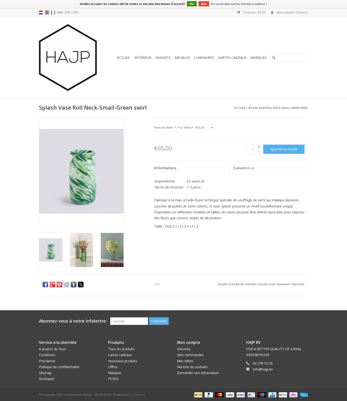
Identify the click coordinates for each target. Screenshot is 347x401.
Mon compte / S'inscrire (292, 12)
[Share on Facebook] (45, 284)
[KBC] (272, 394)
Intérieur (142, 57)
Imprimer (298, 284)
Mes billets (185, 361)
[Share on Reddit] (66, 284)
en (47, 12)
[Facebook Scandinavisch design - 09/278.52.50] (287, 321)
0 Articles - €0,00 (254, 12)
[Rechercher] (273, 57)
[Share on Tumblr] (73, 284)
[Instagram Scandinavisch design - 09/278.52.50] (304, 321)
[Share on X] (81, 284)
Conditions (47, 355)
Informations (165, 168)
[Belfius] (282, 394)
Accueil (123, 57)
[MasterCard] (219, 394)
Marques (258, 57)
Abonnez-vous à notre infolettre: (73, 321)
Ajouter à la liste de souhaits (237, 284)
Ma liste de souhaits (192, 367)
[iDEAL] (198, 394)
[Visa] (229, 394)
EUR (60, 12)
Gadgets (163, 57)
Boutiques (47, 378)
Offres (113, 367)
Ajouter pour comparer (274, 284)
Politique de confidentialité (59, 367)
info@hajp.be (263, 369)
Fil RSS (113, 378)
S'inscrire (183, 349)
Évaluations (243, 168)
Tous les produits (121, 349)
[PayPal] (208, 394)
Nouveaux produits (122, 361)
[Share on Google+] (52, 284)
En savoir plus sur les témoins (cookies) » (239, 4)
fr (53, 12)
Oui (192, 4)
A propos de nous (52, 349)
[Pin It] (59, 284)
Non (204, 4)
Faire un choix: (165, 127)
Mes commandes (190, 355)
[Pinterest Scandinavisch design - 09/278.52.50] (296, 321)
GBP (68, 12)
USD (75, 12)
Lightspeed (137, 395)
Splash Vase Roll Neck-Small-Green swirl (278, 108)
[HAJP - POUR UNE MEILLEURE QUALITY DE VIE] (70, 57)
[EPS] (293, 394)
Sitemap (45, 373)
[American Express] (303, 394)
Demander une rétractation (198, 373)
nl (41, 12)
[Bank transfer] (240, 394)
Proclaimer (47, 361)
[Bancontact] (250, 394)
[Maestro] (261, 394)
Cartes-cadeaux (232, 57)
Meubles (182, 57)
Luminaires (204, 57)
